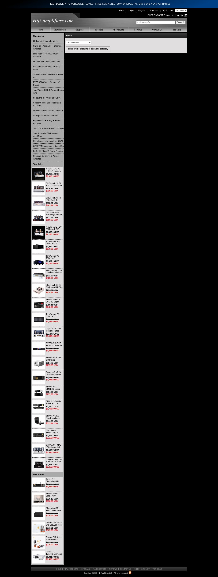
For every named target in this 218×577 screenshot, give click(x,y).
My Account (168, 10)
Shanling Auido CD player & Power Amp (48, 75)
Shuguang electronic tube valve (47, 98)
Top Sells (177, 30)
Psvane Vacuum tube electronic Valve (46, 68)
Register (142, 10)
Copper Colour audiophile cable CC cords (47, 104)
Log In (131, 10)
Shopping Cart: (156, 15)
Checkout (154, 10)
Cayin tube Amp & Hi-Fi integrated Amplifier (48, 47)
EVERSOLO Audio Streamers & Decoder (46, 83)
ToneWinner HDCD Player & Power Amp (48, 91)
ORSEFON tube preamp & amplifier (48, 146)
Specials (99, 30)
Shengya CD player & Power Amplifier (45, 157)
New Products (60, 30)
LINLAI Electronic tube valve (45, 41)
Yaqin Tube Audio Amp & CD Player (48, 128)
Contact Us (157, 30)
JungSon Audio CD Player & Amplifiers (45, 134)
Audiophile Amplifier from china (46, 116)
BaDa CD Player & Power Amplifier (48, 151)
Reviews (138, 30)
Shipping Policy (142, 569)
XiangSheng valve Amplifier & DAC (48, 141)
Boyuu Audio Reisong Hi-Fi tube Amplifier (47, 122)
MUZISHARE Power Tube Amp (46, 62)
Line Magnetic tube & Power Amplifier (45, 55)
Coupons (79, 30)
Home (121, 10)
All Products (118, 30)
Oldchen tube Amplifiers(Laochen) (48, 111)
